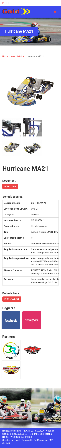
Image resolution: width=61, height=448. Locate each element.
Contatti (6, 443)
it (3, 3)
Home (5, 56)
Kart (13, 56)
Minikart (21, 56)
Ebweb (17, 440)
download (10, 186)
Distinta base (11, 299)
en (8, 3)
